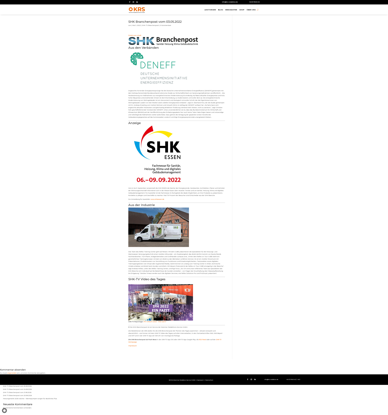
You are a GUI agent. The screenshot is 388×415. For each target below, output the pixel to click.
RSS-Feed (202, 339)
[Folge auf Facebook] (129, 2)
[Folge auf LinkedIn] (137, 2)
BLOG (220, 10)
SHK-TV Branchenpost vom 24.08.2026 (17, 389)
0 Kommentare (165, 25)
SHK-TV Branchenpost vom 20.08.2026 (17, 395)
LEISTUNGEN (210, 10)
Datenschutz (209, 380)
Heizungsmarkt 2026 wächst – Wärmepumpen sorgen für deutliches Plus (30, 399)
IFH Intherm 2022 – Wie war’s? (154, 322)
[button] (4, 410)
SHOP (241, 10)
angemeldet (11, 373)
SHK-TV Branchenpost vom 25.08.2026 (17, 386)
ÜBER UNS (251, 10)
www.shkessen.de (157, 199)
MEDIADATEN (231, 10)
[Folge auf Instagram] (133, 2)
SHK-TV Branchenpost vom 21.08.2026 (17, 392)
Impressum (132, 346)
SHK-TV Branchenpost (150, 25)
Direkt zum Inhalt (134, 35)
